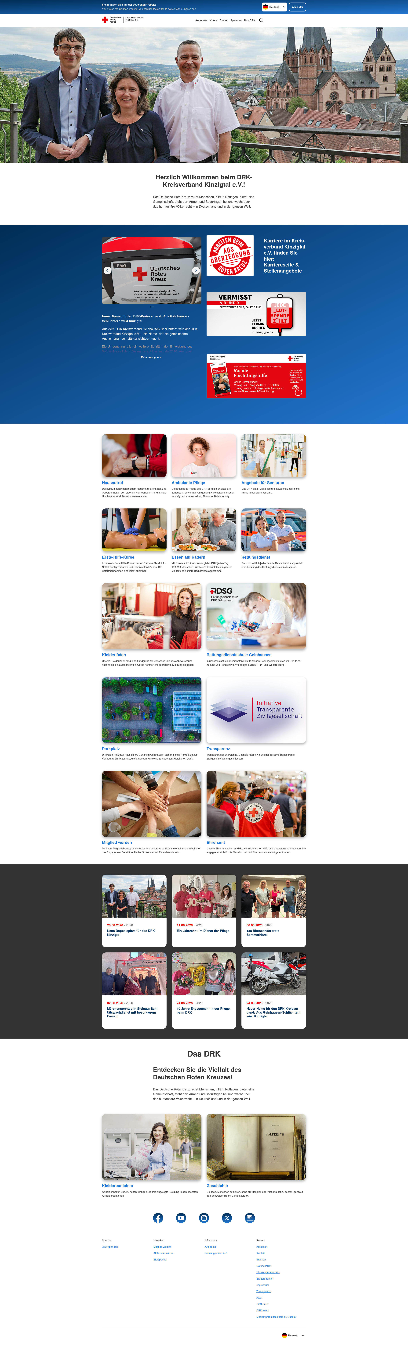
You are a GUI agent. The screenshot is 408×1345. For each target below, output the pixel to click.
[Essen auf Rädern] (204, 529)
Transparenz (218, 748)
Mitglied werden (117, 842)
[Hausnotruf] (134, 455)
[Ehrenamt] (256, 804)
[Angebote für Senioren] (273, 455)
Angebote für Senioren (262, 482)
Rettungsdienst (255, 557)
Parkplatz (111, 748)
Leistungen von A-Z (216, 1253)
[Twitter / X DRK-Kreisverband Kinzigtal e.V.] (227, 1218)
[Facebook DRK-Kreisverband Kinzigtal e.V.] (158, 1218)
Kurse (213, 20)
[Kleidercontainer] (151, 1147)
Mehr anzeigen (150, 357)
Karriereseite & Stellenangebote (283, 267)
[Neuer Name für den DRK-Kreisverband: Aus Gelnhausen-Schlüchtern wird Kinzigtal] (273, 973)
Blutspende (159, 1259)
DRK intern (262, 1310)
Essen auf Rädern (188, 557)
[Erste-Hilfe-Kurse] (134, 529)
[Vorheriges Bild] (196, 270)
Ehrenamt (216, 842)
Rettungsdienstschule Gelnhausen (239, 654)
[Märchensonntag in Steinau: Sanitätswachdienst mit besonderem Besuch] (134, 973)
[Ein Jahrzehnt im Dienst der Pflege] (204, 896)
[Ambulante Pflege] (204, 455)
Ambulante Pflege (188, 482)
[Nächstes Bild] (107, 270)
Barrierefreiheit (264, 1278)
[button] (150, 307)
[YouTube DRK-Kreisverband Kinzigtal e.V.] (181, 1218)
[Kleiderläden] (151, 616)
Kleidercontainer (117, 1185)
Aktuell (224, 20)
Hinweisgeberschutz (268, 1272)
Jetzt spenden (110, 1247)
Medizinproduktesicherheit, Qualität (276, 1317)
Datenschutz (263, 1266)
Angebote (201, 20)
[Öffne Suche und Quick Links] (261, 20)
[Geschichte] (256, 1147)
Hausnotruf (112, 482)
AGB (259, 1297)
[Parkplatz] (151, 710)
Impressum (262, 1285)
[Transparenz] (256, 710)
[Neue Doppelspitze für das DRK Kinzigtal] (134, 896)
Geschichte (217, 1185)
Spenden (236, 20)
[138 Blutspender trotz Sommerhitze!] (273, 896)
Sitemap (261, 1259)
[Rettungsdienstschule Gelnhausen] (256, 616)
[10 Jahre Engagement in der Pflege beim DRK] (204, 973)
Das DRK (249, 20)
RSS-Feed (262, 1304)
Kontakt (260, 1253)
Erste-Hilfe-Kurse (118, 557)
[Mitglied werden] (151, 804)
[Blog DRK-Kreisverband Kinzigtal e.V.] (250, 1218)
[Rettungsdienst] (273, 529)
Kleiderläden (114, 654)
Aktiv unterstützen (163, 1253)
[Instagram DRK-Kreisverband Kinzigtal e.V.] (204, 1218)
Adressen (261, 1247)
